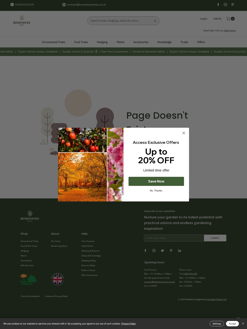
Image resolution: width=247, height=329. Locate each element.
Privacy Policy (128, 323)
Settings (217, 323)
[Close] (243, 323)
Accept (232, 323)
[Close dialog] (184, 133)
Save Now (156, 181)
